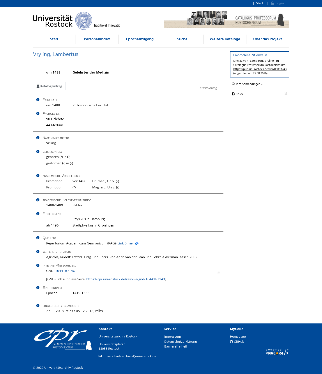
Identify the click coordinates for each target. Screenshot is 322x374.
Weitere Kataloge (225, 39)
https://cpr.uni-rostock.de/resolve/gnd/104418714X (125, 279)
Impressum (172, 336)
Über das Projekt (267, 39)
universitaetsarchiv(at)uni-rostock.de (129, 356)
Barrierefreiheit (175, 346)
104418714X (65, 271)
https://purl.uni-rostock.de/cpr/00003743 (260, 69)
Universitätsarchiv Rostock (118, 336)
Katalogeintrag (50, 86)
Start (259, 3)
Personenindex (97, 39)
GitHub (238, 341)
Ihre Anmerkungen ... (249, 84)
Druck (239, 94)
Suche (182, 39)
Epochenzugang (140, 39)
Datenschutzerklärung (180, 341)
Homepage (238, 336)
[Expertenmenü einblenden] (286, 94)
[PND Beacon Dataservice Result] (219, 272)
